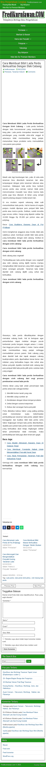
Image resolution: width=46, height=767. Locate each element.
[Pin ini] (13, 527)
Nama (5, 620)
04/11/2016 (22, 69)
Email (5, 626)
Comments (31, 72)
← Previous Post (8, 586)
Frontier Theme (39, 765)
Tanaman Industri (18, 72)
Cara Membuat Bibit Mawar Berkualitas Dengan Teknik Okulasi (32, 542)
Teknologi (23, 48)
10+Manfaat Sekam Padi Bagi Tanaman (17, 682)
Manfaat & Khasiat (23, 34)
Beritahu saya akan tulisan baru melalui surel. (21, 645)
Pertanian (21, 30)
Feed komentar (8, 752)
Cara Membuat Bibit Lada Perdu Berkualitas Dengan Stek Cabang (22, 65)
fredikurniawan (10, 69)
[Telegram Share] (17, 527)
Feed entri (6, 749)
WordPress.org (8, 756)
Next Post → (39, 586)
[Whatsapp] (21, 527)
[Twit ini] (9, 527)
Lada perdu (10, 578)
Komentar (7, 601)
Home (23, 26)
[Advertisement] (23, 97)
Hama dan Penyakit (21, 39)
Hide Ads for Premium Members (14, 8)
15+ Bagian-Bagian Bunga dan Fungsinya (17, 678)
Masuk (5, 745)
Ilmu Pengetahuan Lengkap (13, 1)
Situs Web (6, 633)
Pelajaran (21, 43)
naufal (5, 731)
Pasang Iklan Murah (9, 5)
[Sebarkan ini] (4, 527)
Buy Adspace (25, 5)
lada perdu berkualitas (23, 578)
